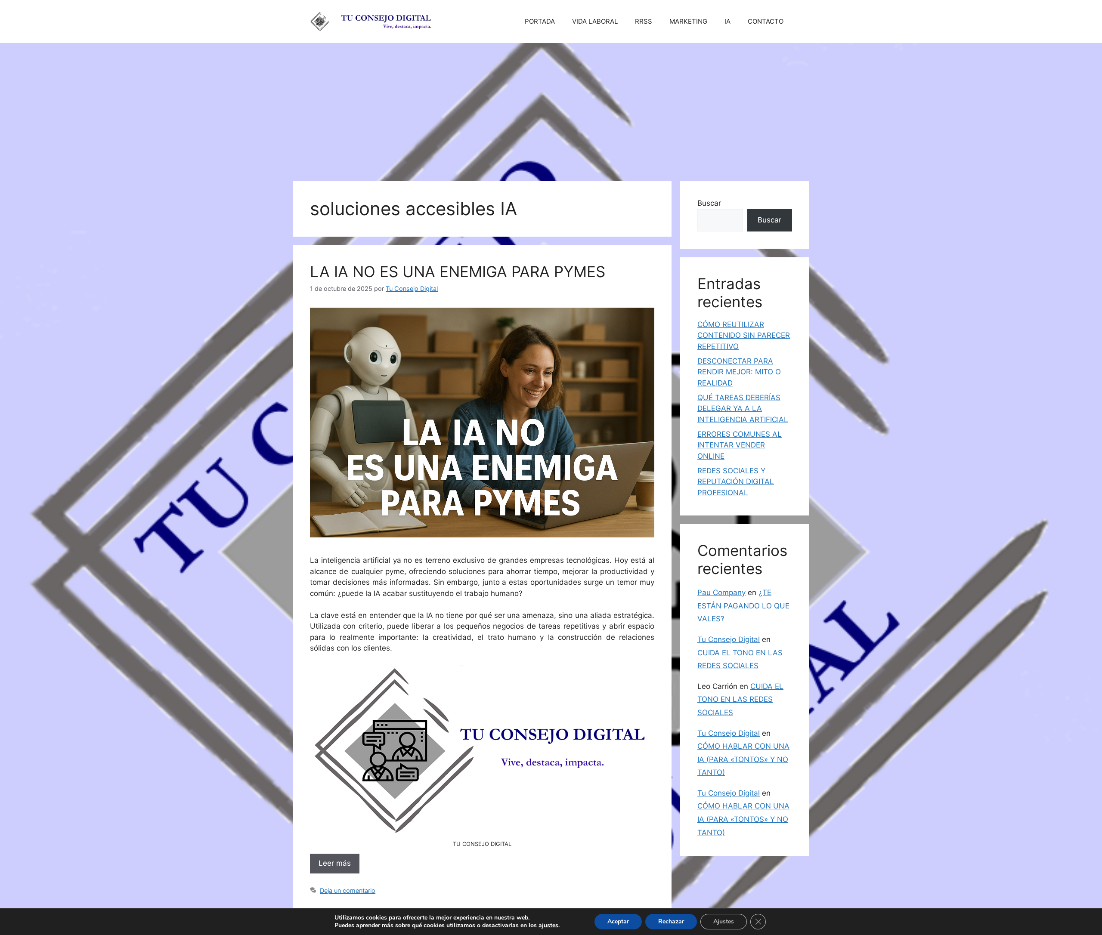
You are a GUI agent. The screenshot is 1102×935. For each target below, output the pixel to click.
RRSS (643, 21)
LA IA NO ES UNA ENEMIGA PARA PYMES (457, 271)
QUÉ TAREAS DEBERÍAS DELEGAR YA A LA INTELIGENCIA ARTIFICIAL (742, 408)
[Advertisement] (551, 107)
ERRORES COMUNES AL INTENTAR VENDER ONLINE (739, 445)
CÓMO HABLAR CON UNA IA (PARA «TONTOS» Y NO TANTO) (743, 759)
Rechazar (671, 921)
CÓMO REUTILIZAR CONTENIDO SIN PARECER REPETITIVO (743, 335)
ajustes (548, 925)
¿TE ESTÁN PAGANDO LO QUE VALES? (743, 605)
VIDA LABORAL (595, 21)
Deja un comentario (347, 890)
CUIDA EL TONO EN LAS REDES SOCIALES (740, 699)
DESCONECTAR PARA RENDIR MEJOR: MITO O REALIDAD (739, 372)
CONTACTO (765, 21)
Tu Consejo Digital (728, 639)
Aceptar (618, 921)
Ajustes (723, 921)
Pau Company (721, 592)
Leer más (335, 863)
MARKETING (688, 21)
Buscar (709, 203)
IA (727, 21)
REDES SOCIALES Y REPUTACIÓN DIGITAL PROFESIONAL (735, 481)
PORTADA (540, 21)
